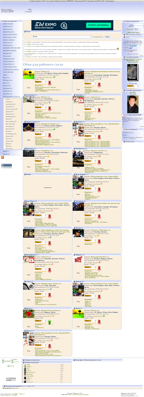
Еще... (124, 124)
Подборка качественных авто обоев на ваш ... (48, 113)
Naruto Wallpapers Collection (43, 279)
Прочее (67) (9, 148)
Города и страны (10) (11, 109)
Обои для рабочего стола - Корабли (45, 87)
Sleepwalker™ (47, 316)
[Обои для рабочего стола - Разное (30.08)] (78, 188)
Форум (5, 75)
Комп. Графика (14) (11, 121)
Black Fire (96, 79)
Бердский (30, 374)
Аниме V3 (88, 114)
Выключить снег (7, 26)
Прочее (6, 154)
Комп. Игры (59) (10, 124)
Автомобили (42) (10, 104)
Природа (59, 125)
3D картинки (39, 88)
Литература (7, 94)
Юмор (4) (8, 146)
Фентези (111, 99)
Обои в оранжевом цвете (42, 141)
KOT (28, 368)
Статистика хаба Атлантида (10, 69)
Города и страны (31, 122)
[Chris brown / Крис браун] (78, 236)
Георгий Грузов (48, 77)
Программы (7, 88)
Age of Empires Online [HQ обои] (44, 223)
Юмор (55, 73)
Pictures (43, 71)
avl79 (28, 380)
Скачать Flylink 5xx (8, 64)
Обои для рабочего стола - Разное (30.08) (104, 176)
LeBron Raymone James (42, 300)
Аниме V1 (88, 117)
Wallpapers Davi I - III (91, 274)
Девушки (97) (9, 111)
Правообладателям (8, 32)
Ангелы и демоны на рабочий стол (45, 251)
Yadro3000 (30, 376)
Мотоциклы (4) (10, 126)
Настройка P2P (7, 53)
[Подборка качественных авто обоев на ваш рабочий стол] (78, 78)
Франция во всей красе (48, 124)
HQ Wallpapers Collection (42, 116)
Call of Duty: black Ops (91, 90)
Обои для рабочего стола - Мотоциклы (96, 222)
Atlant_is (131, 394)
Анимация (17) (10, 106)
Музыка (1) (9, 131)
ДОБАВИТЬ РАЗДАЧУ (9, 50)
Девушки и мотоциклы (91, 221)
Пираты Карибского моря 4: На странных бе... (48, 355)
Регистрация (129, 29)
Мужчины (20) (10, 128)
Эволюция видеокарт (91, 197)
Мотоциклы (114, 75)
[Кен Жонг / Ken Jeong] (132, 113)
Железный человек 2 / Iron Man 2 (94, 168)
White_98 (46, 237)
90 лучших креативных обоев (43, 250)
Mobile (6, 151)
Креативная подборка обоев (43, 171)
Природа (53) (9, 136)
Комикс (28, 174)
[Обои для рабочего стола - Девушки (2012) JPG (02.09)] (78, 136)
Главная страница (8, 24)
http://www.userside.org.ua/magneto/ (79, 394)
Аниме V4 (94, 97)
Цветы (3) (8, 143)
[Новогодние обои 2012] (78, 262)
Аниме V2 (88, 116)
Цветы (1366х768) (90, 277)
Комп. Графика (64, 73)
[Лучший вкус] (28, 156)
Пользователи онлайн (12, 386)
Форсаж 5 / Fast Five (97, 150)
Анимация (79, 95)
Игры (6, 83)
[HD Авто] (28, 102)
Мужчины (29, 228)
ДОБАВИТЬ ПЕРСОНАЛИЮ (11, 48)
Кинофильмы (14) (10, 116)
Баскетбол (38, 302)
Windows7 (88, 199)
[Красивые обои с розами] (28, 317)
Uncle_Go (30, 382)
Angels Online (39, 222)
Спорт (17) (9, 138)
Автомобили (98, 75)
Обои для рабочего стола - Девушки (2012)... (98, 141)
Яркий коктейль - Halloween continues (46, 118)
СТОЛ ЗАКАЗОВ (8, 72)
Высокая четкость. (40, 114)
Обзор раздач (7, 56)
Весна (37, 326)
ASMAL (46, 103)
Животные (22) (10, 114)
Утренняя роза (39, 327)
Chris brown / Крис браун (99, 230)
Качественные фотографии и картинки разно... (48, 351)
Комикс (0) (9, 119)
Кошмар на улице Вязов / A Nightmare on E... (97, 169)
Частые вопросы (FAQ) (9, 37)
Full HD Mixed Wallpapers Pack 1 (94, 91)
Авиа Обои (88, 89)
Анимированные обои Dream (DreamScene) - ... (48, 89)
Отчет (141, 55)
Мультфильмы (89, 100)
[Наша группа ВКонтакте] (6, 169)
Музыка (7, 85)
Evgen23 (96, 156)
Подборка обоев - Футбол (42, 252)
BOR (142, 126)
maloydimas (97, 131)
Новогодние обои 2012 (98, 257)
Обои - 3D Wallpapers (41, 91)
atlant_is (29, 378)
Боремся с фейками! (9, 40)
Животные (29, 148)
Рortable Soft (7, 91)
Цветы (28, 308)
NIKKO (29, 366)
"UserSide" (15, 394)
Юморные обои (89, 327)
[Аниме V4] (78, 102)
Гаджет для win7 (8, 42)
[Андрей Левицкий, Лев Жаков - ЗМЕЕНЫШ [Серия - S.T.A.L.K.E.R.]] (132, 81)
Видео (6, 77)
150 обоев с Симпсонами (92, 328)
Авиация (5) (9, 101)
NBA (36, 303)
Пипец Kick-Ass (89, 172)
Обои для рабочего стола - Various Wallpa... (47, 139)
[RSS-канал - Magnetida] (2, 158)
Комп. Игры (109, 178)
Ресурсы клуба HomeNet (10, 34)
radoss (45, 156)
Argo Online (38, 167)
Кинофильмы (80, 148)
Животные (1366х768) (41, 170)
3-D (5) (8, 99)
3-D (27, 69)
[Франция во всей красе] (28, 131)
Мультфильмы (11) (11, 133)
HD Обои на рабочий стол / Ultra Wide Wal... (48, 142)
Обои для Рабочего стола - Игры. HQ (46, 225)
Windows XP (38, 299)
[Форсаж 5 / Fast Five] (78, 166)
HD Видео (7, 80)
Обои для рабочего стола (11, 96)
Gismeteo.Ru (133, 138)
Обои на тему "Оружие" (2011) (44, 354)
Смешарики (38, 278)
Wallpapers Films (89, 167)
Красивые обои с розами (49, 310)
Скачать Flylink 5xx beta (10, 67)
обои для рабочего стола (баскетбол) (45, 304)
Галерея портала (7, 45)
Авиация (78, 69)
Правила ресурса (8, 29)
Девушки (105, 99)
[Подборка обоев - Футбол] (28, 289)
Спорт (28, 281)
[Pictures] (28, 78)
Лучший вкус (39, 115)
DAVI (28, 364)
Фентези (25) (9, 141)
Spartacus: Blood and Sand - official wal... (96, 171)
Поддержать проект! (9, 59)
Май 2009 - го (89, 119)
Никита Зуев (97, 105)
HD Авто (44, 97)
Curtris (95, 236)
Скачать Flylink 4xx (8, 61)
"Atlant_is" (22, 394)
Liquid (29, 370)
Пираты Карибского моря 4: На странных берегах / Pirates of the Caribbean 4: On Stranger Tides (52, 231)
